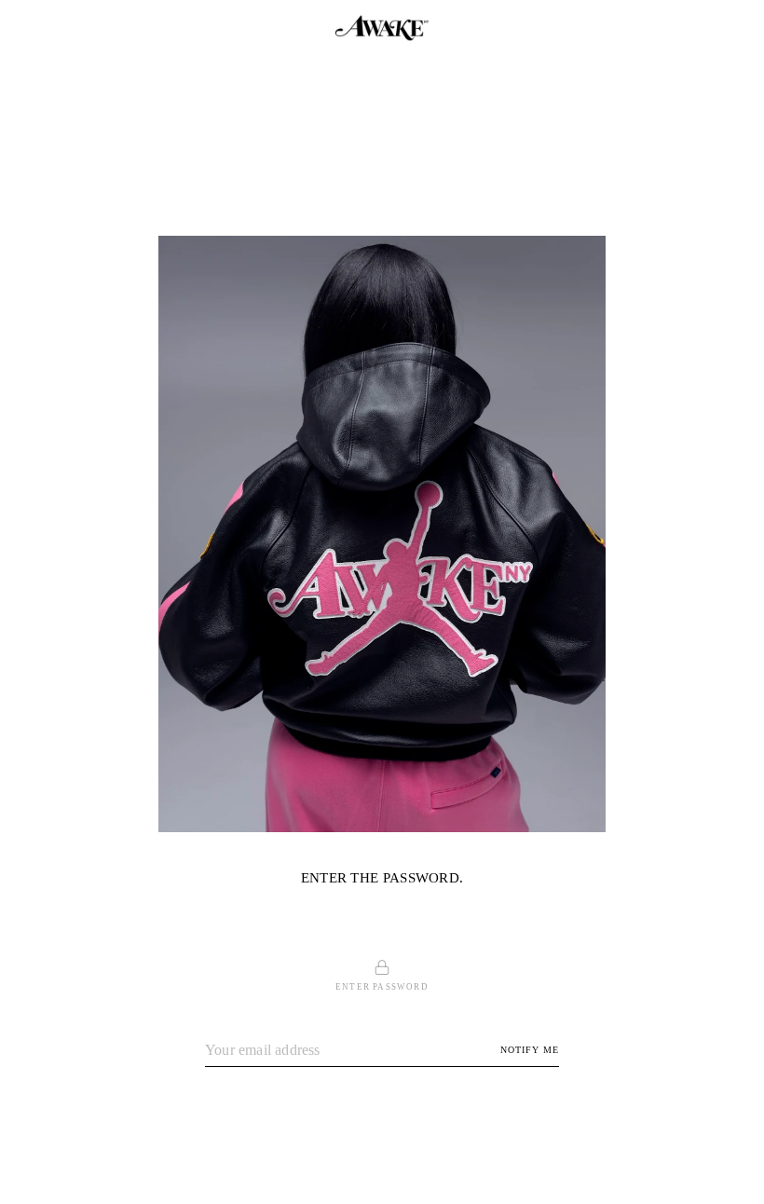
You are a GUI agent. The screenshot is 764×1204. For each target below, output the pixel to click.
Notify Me (529, 1050)
